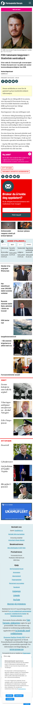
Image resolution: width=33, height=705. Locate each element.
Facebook (16, 587)
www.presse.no (17, 649)
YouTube (16, 600)
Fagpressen (26, 653)
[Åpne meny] (29, 3)
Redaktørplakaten (16, 616)
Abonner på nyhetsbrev (16, 604)
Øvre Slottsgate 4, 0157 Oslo (16, 548)
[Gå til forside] (13, 3)
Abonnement (16, 576)
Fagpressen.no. (22, 689)
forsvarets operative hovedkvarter (15, 171)
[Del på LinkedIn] (9, 81)
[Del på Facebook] (2, 81)
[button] (2, 241)
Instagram (16, 591)
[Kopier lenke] (16, 81)
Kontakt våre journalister (16, 534)
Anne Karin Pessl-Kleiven (16, 540)
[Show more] (29, 153)
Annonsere (16, 572)
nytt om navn (7, 168)
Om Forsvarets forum (16, 569)
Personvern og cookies (16, 583)
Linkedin (16, 595)
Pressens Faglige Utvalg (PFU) (15, 637)
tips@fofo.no (18, 530)
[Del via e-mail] (13, 81)
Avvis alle (9, 695)
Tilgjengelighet (16, 580)
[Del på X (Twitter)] (6, 81)
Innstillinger (26, 703)
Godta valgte (19, 695)
